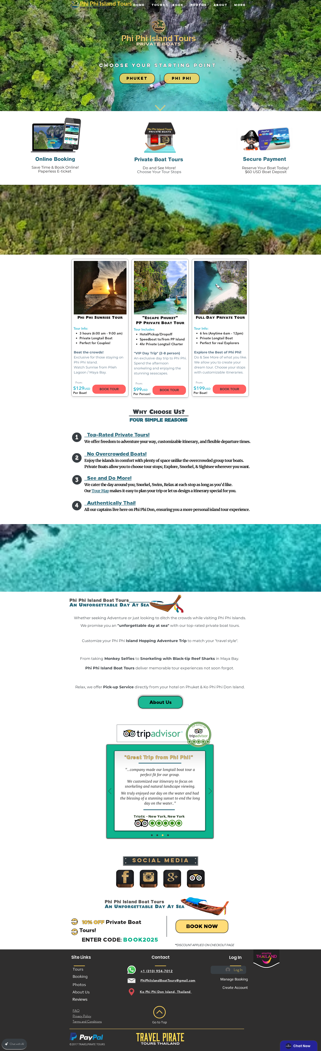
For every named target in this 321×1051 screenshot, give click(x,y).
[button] (158, 5)
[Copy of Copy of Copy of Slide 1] (162, 835)
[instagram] (149, 879)
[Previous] (109, 791)
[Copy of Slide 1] (152, 835)
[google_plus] (172, 879)
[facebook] (125, 879)
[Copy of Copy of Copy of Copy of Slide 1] (168, 835)
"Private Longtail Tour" (137, 757)
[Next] (210, 791)
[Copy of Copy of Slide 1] (157, 835)
